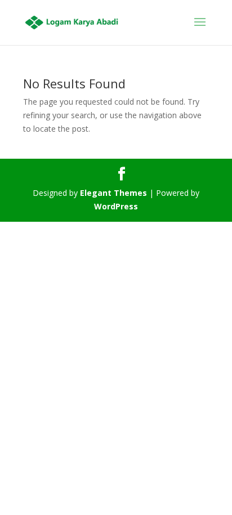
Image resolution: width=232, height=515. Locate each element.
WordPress (116, 206)
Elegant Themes (113, 192)
